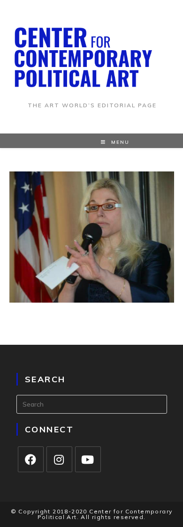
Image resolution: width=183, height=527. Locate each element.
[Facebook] (31, 459)
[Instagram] (59, 459)
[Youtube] (88, 459)
